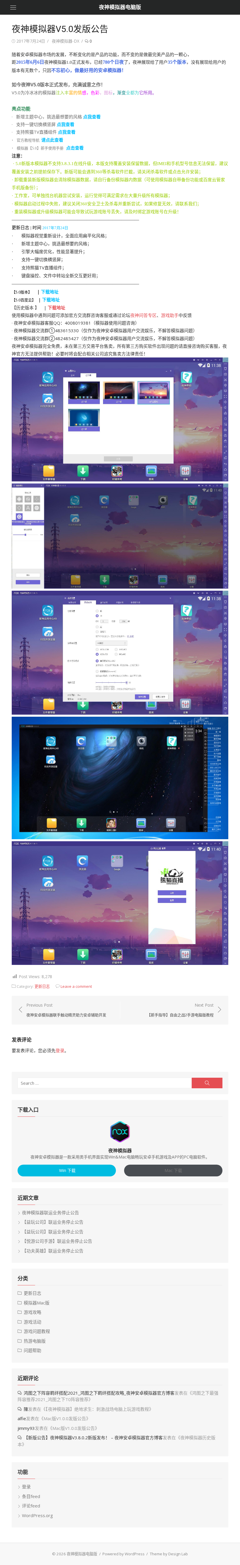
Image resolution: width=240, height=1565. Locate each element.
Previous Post (66, 1010)
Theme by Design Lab (169, 1553)
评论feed (31, 1506)
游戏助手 (170, 315)
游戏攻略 (32, 1312)
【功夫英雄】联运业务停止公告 (52, 1251)
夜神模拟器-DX (65, 41)
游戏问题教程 (37, 1331)
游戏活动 (32, 1322)
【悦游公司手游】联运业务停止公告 (57, 1241)
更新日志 (42, 986)
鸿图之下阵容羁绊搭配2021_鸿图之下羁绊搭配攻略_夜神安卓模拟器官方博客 (99, 1393)
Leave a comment (76, 986)
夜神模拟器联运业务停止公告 (50, 1212)
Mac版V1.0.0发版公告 (65, 1418)
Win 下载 (67, 1170)
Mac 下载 (173, 1170)
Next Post (180, 1010)
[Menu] (13, 7)
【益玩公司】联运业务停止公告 (52, 1222)
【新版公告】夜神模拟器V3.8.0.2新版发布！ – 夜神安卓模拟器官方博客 (93, 1437)
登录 (60, 1050)
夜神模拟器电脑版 (120, 7)
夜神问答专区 (143, 315)
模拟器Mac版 (36, 1303)
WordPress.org (37, 1515)
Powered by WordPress (123, 1553)
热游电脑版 (35, 1341)
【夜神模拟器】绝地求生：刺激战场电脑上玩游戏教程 (97, 1409)
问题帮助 (32, 1350)
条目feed (31, 1496)
